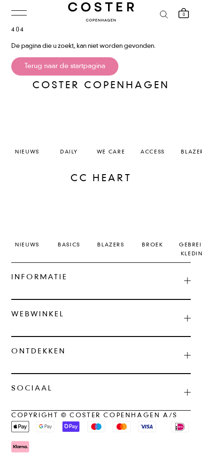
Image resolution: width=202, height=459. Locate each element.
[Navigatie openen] (19, 13)
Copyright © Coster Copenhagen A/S (94, 416)
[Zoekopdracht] (164, 14)
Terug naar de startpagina (64, 66)
